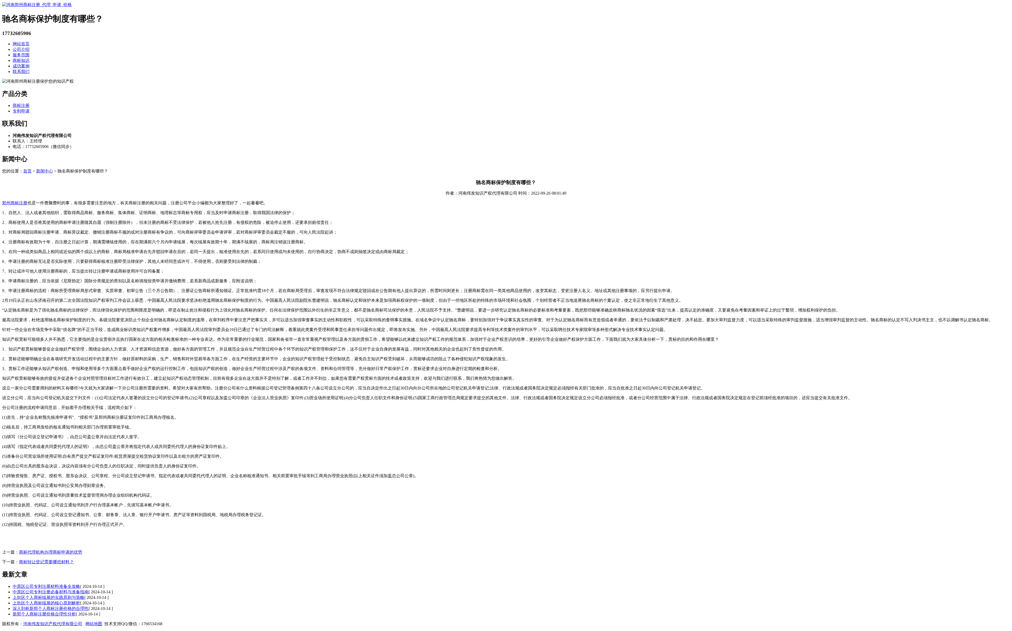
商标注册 (21, 105)
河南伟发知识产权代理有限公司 (52, 624)
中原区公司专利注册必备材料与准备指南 (51, 592)
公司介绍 (21, 49)
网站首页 (21, 44)
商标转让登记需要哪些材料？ (46, 562)
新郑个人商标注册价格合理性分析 (44, 614)
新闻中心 (44, 171)
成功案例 (21, 66)
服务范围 (21, 55)
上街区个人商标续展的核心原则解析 (46, 603)
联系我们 (21, 71)
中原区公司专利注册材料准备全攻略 (46, 586)
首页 (27, 171)
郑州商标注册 (14, 203)
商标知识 (21, 60)
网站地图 (93, 624)
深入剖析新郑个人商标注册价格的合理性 (51, 608)
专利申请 (21, 111)
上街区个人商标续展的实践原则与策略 (48, 597)
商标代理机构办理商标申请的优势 (50, 552)
